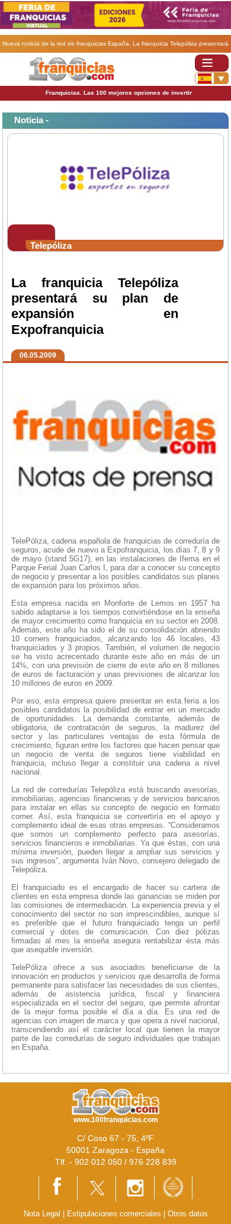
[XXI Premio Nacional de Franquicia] (173, 1186)
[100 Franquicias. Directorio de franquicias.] (71, 68)
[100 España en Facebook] (58, 1187)
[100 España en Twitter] (96, 1187)
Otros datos (188, 1213)
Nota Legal (42, 1213)
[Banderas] (212, 78)
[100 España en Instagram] (135, 1187)
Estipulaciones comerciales (115, 1213)
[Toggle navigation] (212, 63)
